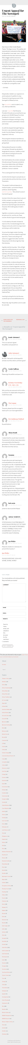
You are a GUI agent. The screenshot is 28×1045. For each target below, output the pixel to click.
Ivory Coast (4, 820)
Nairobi (3, 870)
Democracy (4, 768)
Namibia (4, 873)
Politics (3, 894)
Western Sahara (5, 1012)
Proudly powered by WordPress (14, 1040)
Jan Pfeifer (5, 553)
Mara (3, 848)
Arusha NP (4, 718)
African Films (5, 694)
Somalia (3, 944)
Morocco (4, 857)
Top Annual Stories (6, 972)
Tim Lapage (12, 403)
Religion (3, 910)
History (3, 814)
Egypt (3, 783)
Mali (3, 845)
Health (3, 811)
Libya (3, 833)
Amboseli (4, 706)
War (3, 1006)
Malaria (3, 842)
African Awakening (6, 687)
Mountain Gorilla (5, 860)
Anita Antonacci (13, 353)
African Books (5, 690)
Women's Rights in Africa (7, 1021)
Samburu (4, 932)
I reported (10, 111)
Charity (3, 746)
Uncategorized (5, 997)
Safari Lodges (5, 925)
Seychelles (4, 941)
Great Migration (5, 808)
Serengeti (4, 938)
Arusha (13, 16)
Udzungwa (4, 990)
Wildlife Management (6, 1015)
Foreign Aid (4, 799)
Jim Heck (4, 664)
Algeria (3, 703)
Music (3, 867)
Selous (3, 935)
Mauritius (4, 854)
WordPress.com (17, 1042)
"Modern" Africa (5, 678)
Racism (3, 904)
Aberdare (4, 681)
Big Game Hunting (6, 724)
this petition (8, 104)
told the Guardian (7, 192)
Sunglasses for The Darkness (8, 320)
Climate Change (5, 752)
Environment (5, 786)
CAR (3, 743)
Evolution (4, 793)
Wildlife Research (5, 1018)
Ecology (3, 774)
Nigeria (3, 879)
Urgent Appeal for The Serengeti (13, 12)
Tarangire (4, 966)
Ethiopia (4, 789)
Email (4, 613)
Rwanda (3, 922)
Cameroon (4, 740)
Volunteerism (5, 1003)
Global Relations (5, 805)
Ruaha (3, 916)
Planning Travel (5, 888)
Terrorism (4, 969)
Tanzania (4, 963)
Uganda (3, 993)
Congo (3, 758)
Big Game (4, 721)
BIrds (3, 728)
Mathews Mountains (6, 851)
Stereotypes (4, 956)
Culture (3, 765)
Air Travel (4, 700)
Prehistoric (4, 901)
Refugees (4, 907)
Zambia (3, 1027)
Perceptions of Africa (6, 885)
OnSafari (4, 882)
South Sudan (4, 953)
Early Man (4, 771)
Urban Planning (5, 1000)
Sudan (3, 959)
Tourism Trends (5, 975)
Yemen (3, 1024)
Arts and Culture (5, 715)
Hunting (3, 817)
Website (5, 618)
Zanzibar (4, 1031)
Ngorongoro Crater (6, 876)
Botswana (4, 731)
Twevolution (4, 987)
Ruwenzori (4, 919)
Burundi (3, 737)
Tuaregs (3, 981)
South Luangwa (5, 950)
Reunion (3, 913)
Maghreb (4, 839)
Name (4, 607)
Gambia (3, 802)
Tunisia (3, 984)
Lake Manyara (5, 830)
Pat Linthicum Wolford (16, 419)
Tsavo (3, 978)
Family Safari (5, 796)
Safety (3, 929)
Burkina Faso (5, 734)
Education (4, 780)
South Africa (4, 947)
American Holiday (6, 709)
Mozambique (5, 864)
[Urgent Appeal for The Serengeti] (14, 6)
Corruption (4, 762)
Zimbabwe (4, 1034)
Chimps (3, 749)
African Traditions (6, 697)
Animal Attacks (5, 712)
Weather (4, 1009)
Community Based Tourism (8, 755)
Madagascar (4, 836)
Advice (3, 684)
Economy (4, 777)
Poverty (3, 898)
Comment (6, 585)
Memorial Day (20, 319)
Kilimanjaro (4, 827)
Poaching (4, 891)
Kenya (3, 823)
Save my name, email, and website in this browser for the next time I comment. (6, 632)
